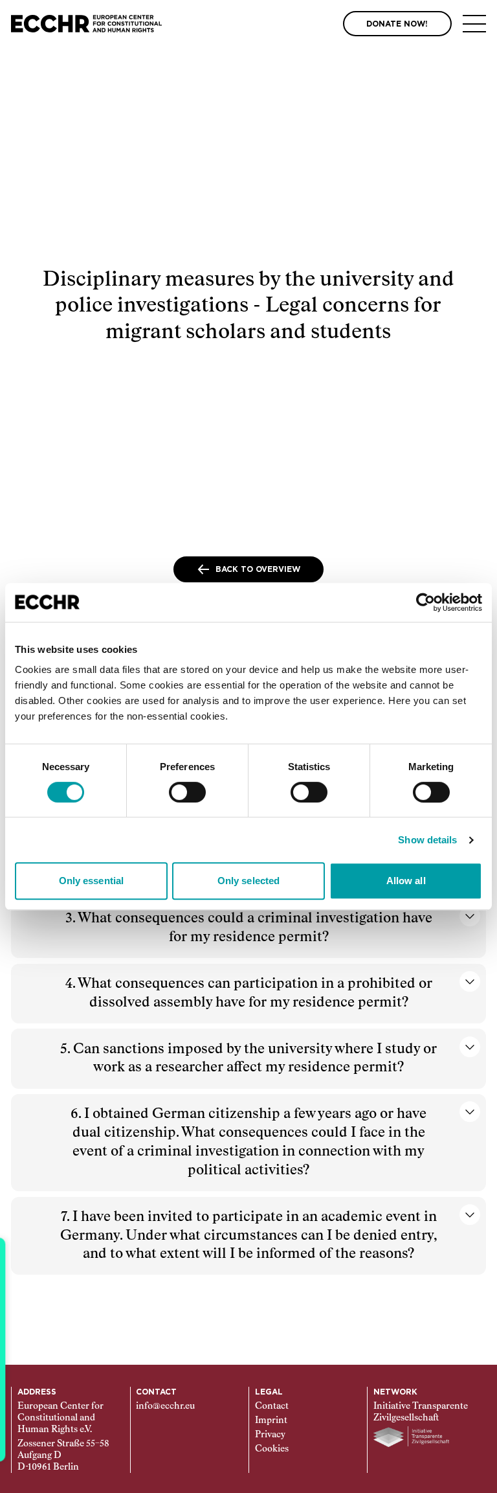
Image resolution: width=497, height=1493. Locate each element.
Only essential (91, 880)
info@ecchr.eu (165, 1406)
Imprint (271, 1420)
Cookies (272, 1448)
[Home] (86, 23)
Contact (272, 1406)
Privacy (270, 1434)
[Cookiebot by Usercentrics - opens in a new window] (425, 602)
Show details (427, 839)
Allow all (406, 880)
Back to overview (257, 569)
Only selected (248, 880)
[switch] (187, 792)
